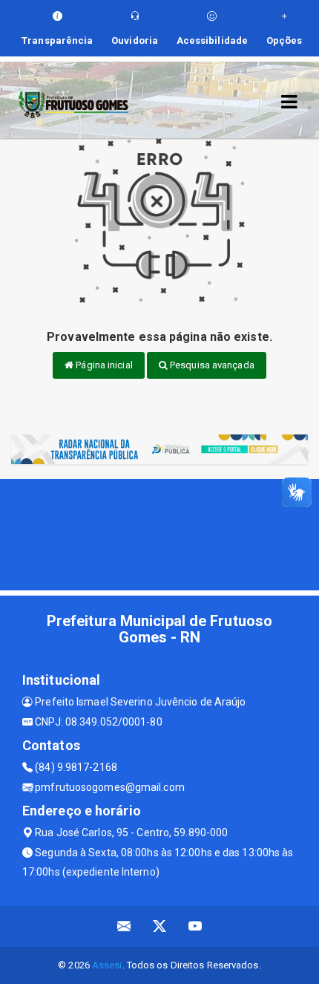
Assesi (107, 965)
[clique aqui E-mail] (124, 926)
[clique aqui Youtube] (195, 926)
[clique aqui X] (160, 926)
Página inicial (103, 365)
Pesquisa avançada (211, 365)
